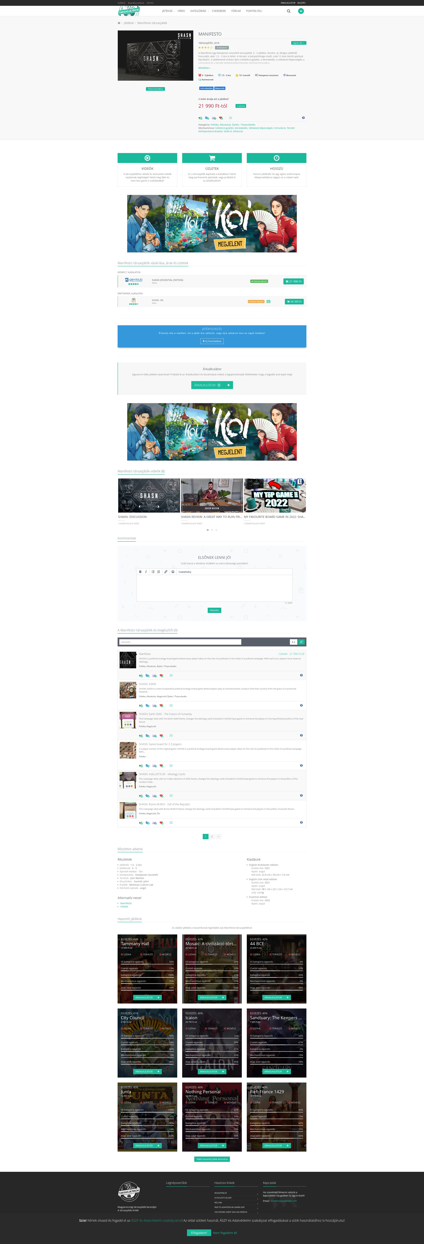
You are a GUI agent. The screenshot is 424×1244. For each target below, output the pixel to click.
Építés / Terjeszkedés (243, 124)
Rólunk (218, 1202)
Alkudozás (225, 124)
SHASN (124, 906)
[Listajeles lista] (153, 572)
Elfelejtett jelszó (223, 1197)
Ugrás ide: (298, 42)
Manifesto (126, 903)
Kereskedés (241, 128)
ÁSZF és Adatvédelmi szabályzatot (156, 1220)
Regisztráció (220, 1193)
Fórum (236, 11)
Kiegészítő (161, 696)
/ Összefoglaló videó (128, 523)
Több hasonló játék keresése (212, 1159)
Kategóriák (198, 11)
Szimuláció (280, 128)
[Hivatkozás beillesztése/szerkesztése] (166, 572)
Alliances (238, 131)
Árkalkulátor (288, 2)
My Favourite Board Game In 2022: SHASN (275, 517)
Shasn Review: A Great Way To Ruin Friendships (217, 517)
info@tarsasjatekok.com (283, 1200)
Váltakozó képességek (261, 128)
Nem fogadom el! (225, 1233)
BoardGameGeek (136, 2)
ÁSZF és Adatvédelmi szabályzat (229, 1207)
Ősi (158, 813)
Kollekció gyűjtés (224, 128)
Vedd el (228, 131)
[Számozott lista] (158, 572)
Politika (215, 124)
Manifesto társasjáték (152, 23)
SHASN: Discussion (132, 517)
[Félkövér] (140, 572)
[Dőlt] (146, 572)
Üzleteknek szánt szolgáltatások (230, 1212)
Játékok (167, 11)
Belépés (301, 2)
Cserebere (219, 11)
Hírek (181, 11)
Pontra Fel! (254, 11)
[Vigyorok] (173, 572)
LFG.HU (150, 2)
